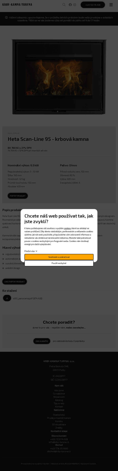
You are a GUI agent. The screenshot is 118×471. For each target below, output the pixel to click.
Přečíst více (29, 251)
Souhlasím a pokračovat (59, 257)
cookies (67, 228)
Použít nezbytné (59, 263)
